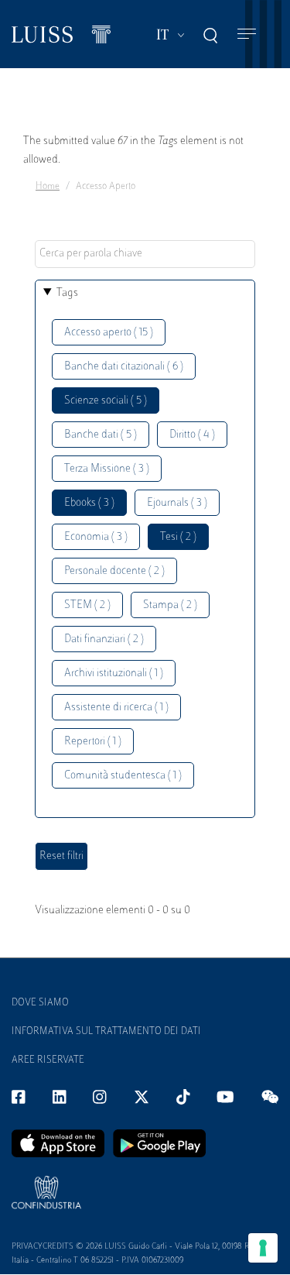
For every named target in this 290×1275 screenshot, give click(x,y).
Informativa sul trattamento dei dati (106, 1031)
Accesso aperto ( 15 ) (108, 333)
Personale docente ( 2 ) (114, 571)
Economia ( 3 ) (96, 537)
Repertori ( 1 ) (92, 741)
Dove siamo (40, 1003)
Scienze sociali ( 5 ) (105, 401)
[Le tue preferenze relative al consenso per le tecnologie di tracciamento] (263, 1248)
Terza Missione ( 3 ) (106, 469)
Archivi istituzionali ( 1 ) (113, 673)
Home (48, 186)
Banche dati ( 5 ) (100, 435)
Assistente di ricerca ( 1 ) (116, 707)
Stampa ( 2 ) (170, 605)
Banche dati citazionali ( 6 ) (123, 367)
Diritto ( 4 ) (192, 435)
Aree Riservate (48, 1060)
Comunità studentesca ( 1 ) (123, 776)
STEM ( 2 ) (87, 605)
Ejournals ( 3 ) (177, 503)
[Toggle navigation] (246, 34)
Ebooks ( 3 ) (89, 503)
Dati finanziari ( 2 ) (104, 639)
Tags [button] (67, 293)
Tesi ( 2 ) (178, 537)
